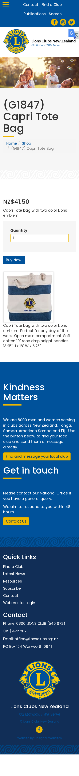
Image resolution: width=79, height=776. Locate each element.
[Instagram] (63, 22)
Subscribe (12, 588)
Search (55, 13)
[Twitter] (72, 22)
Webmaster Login (19, 602)
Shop (26, 143)
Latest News (14, 573)
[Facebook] (54, 22)
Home (11, 143)
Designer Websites (48, 738)
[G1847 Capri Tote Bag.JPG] (39, 297)
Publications (35, 13)
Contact (30, 4)
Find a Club (52, 4)
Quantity (18, 230)
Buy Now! (14, 260)
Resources (12, 581)
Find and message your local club (37, 456)
